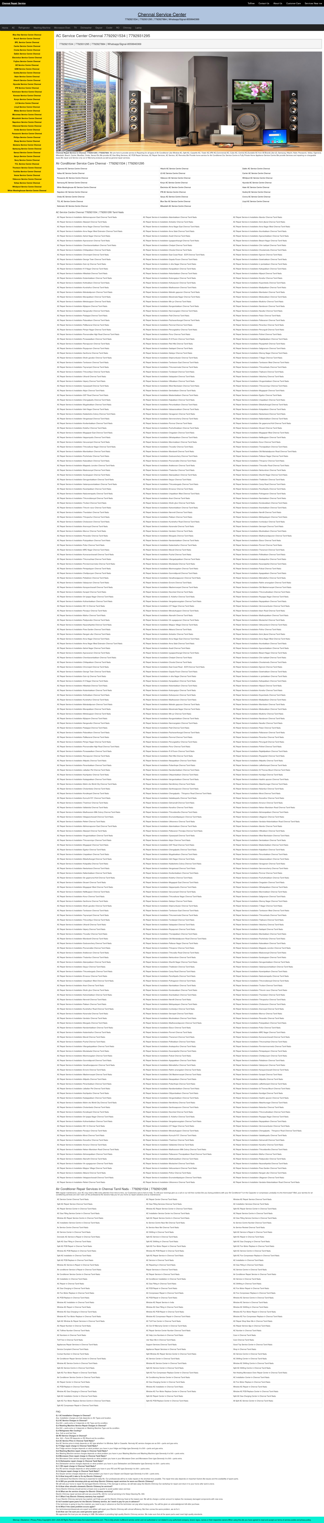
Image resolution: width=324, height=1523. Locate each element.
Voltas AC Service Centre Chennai (70, 173)
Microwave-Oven (62, 27)
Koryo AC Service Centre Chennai (174, 182)
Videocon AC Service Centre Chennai (175, 178)
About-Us (277, 3)
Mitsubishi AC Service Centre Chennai (175, 206)
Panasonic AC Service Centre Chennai (72, 178)
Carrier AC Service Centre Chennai (256, 173)
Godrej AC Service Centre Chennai (256, 192)
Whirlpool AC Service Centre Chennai (257, 178)
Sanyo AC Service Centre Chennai (174, 196)
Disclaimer (25, 1520)
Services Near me (313, 3)
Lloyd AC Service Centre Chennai (255, 201)
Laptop (138, 27)
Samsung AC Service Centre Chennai (72, 182)
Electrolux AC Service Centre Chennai (175, 187)
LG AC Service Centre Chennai (172, 173)
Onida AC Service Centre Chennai (70, 196)
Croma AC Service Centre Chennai (256, 196)
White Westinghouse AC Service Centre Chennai (76, 187)
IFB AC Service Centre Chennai (173, 192)
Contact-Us (264, 3)
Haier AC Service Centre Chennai (255, 187)
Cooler (109, 27)
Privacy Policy (36, 1520)
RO (117, 27)
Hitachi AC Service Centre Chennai (174, 168)
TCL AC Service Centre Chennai (70, 201)
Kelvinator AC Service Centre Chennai (72, 206)
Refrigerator (24, 27)
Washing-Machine (42, 27)
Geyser (98, 27)
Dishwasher (86, 27)
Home (5, 27)
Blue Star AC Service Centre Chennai (175, 201)
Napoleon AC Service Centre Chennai (72, 192)
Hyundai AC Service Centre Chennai (256, 182)
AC (13, 27)
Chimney (127, 27)
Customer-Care (293, 3)
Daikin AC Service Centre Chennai (256, 168)
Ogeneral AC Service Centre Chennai (72, 168)
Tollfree (251, 3)
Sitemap (16, 1520)
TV (75, 27)
